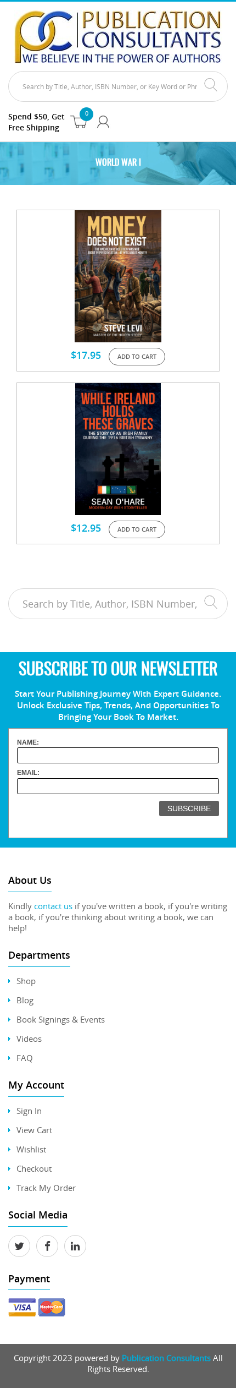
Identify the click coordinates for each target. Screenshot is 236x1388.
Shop (26, 980)
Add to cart (136, 356)
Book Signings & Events (60, 1019)
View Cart (34, 1129)
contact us (53, 905)
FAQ (24, 1057)
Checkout (34, 1168)
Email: (28, 773)
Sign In (29, 1110)
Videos (29, 1038)
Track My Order (46, 1187)
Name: (28, 742)
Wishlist (31, 1149)
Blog (24, 1000)
